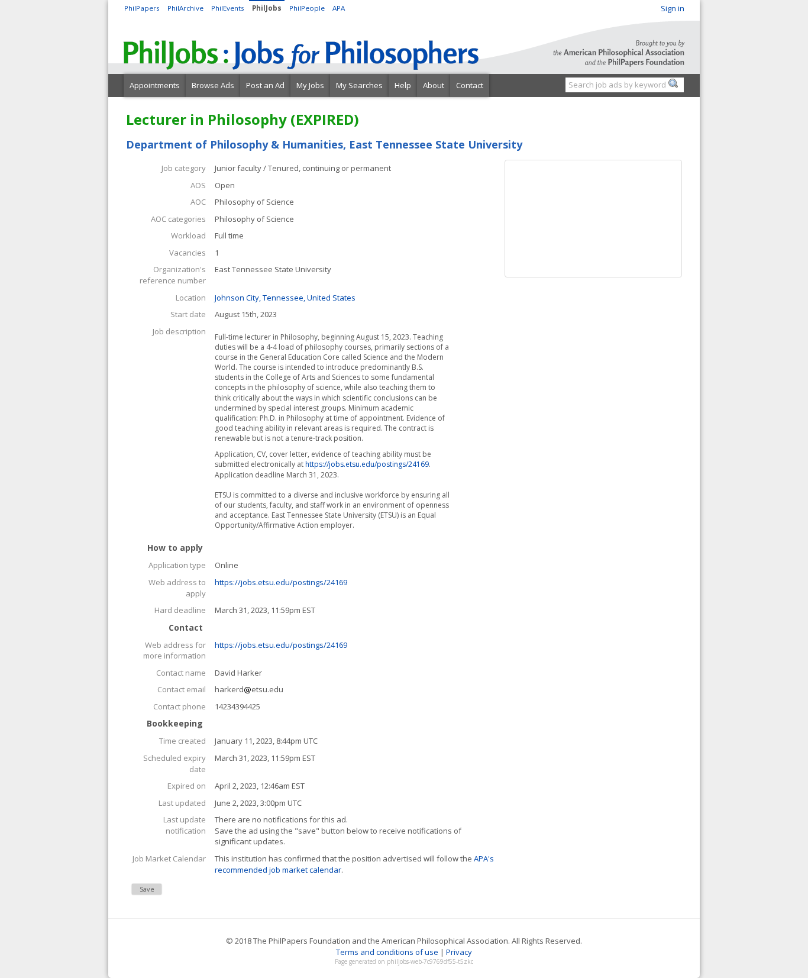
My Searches (359, 85)
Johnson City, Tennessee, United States (285, 297)
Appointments (155, 85)
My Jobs (310, 85)
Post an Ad (265, 85)
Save (147, 889)
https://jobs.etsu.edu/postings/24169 (367, 464)
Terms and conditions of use (387, 952)
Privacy (459, 952)
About (433, 85)
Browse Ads (213, 85)
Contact (469, 85)
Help (403, 85)
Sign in (672, 8)
